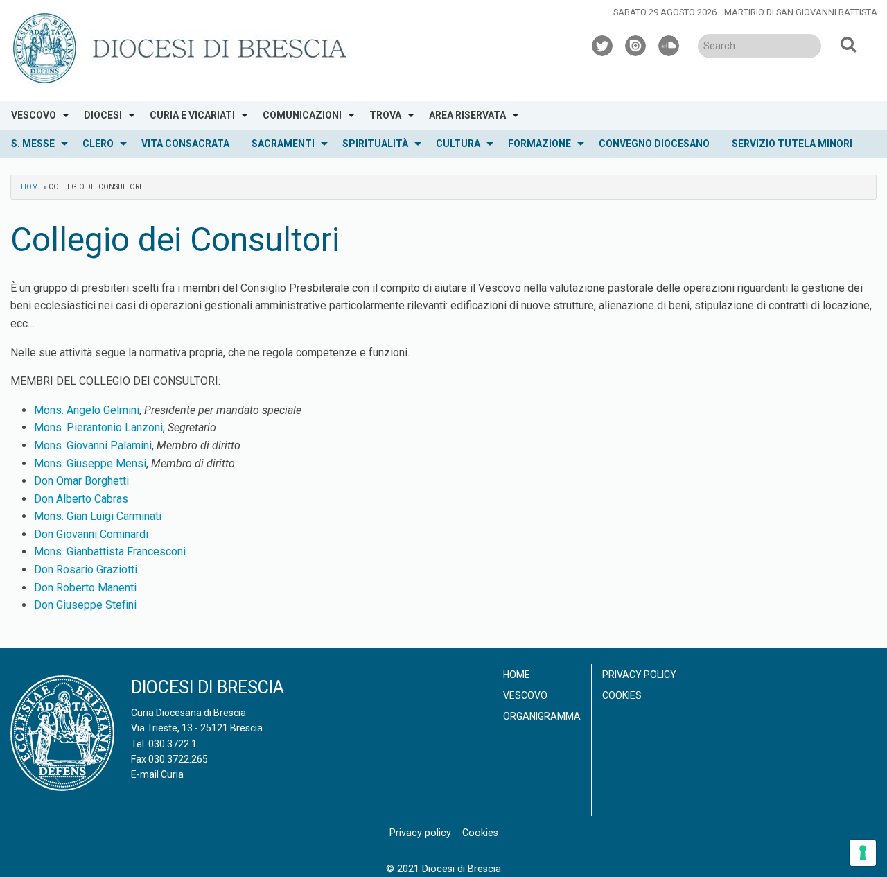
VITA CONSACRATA (185, 143)
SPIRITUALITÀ (375, 143)
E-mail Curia (157, 774)
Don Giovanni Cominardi (91, 534)
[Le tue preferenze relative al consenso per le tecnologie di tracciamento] (863, 853)
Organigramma (542, 716)
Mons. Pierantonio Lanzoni (98, 427)
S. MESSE (33, 143)
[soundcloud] (669, 43)
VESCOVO (33, 115)
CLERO (98, 143)
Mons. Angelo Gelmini (86, 410)
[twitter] (603, 43)
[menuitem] (36, 115)
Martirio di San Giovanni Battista (800, 12)
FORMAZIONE (539, 143)
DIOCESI (103, 115)
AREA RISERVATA (467, 115)
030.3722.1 (172, 743)
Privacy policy (639, 674)
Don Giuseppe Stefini (85, 604)
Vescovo (525, 695)
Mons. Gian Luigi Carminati (97, 516)
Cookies (622, 695)
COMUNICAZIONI (302, 115)
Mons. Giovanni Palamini (93, 445)
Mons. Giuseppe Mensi (90, 463)
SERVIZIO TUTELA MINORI (792, 143)
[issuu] (636, 43)
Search (848, 44)
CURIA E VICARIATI (192, 115)
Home (31, 187)
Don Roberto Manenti (85, 587)
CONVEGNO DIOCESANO (654, 143)
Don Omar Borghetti (81, 480)
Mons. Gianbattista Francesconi (110, 551)
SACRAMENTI (283, 143)
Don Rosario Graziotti (85, 569)
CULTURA (458, 143)
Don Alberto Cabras (81, 498)
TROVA (385, 115)
